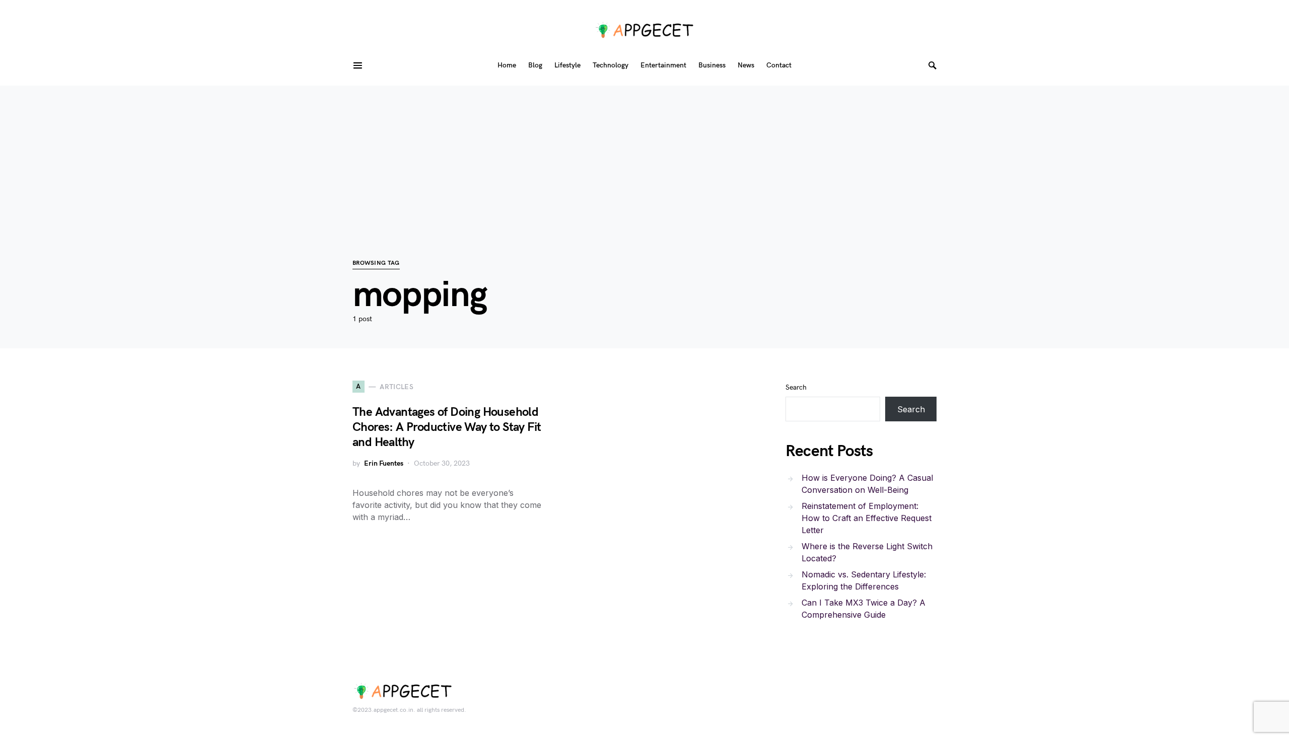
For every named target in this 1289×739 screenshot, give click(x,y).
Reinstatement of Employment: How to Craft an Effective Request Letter (867, 518)
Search (796, 387)
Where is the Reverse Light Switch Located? (867, 552)
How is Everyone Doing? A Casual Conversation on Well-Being (867, 484)
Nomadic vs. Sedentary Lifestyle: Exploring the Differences (864, 580)
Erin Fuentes (383, 463)
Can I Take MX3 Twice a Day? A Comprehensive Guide (863, 609)
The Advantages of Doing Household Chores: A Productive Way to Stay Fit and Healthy (446, 427)
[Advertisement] (644, 156)
